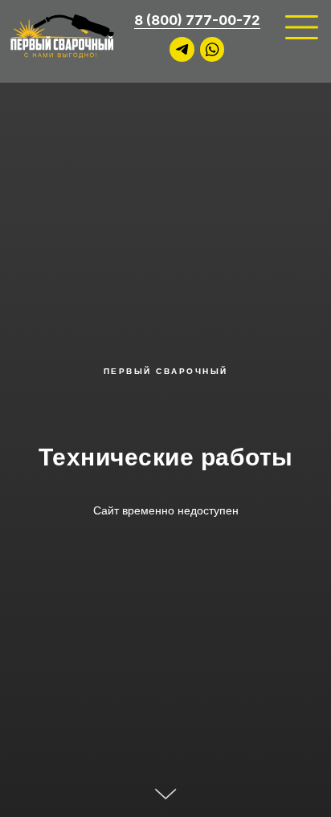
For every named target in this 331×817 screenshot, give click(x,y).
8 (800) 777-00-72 (197, 20)
